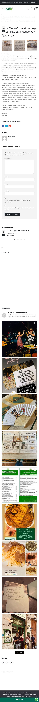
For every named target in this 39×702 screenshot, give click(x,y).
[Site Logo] (9, 8)
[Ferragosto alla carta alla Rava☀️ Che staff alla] (19, 509)
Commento (8, 158)
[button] (3, 8)
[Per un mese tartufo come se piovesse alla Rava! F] (19, 582)
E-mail (10, 126)
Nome (7, 177)
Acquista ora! (33, 2)
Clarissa (11, 137)
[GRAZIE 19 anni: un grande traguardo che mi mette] (19, 619)
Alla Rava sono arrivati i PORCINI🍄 (20, 251)
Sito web (7, 191)
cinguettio (6, 126)
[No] (37, 696)
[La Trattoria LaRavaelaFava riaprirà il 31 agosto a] (19, 363)
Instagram (11, 686)
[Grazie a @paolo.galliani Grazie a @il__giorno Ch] (19, 473)
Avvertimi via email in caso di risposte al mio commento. (17, 201)
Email (7, 184)
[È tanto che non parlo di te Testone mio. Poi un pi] (19, 436)
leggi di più (10, 259)
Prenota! (19, 699)
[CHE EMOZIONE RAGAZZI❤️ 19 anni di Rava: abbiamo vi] (19, 656)
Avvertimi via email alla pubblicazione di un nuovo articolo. (19, 209)
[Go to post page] (19, 239)
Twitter (7, 686)
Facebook (3, 126)
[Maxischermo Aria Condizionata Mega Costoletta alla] (19, 546)
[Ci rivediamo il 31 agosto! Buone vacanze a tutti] (19, 399)
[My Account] (31, 9)
